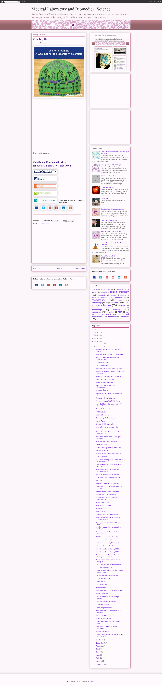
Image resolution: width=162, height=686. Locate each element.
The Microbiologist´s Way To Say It (108, 401)
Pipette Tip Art (100, 421)
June (98, 652)
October (99, 640)
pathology (117, 310)
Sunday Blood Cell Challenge (111, 165)
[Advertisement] (58, 246)
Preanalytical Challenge (109, 220)
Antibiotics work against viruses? (107, 494)
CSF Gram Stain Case (108, 176)
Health (120, 300)
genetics (118, 297)
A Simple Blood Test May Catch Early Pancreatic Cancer (108, 465)
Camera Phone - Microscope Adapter (108, 454)
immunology (97, 303)
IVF (107, 302)
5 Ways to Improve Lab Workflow (107, 514)
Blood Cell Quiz (101, 511)
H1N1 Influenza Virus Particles (106, 441)
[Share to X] (68, 221)
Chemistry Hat (100, 508)
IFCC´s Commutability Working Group (109, 543)
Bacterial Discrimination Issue (106, 601)
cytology (114, 295)
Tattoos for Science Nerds (105, 546)
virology (125, 316)
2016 (96, 332)
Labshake (104, 198)
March (98, 661)
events (104, 297)
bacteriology (106, 289)
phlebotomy (96, 312)
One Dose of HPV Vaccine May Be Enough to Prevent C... (107, 556)
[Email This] (64, 221)
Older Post (80, 269)
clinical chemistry (43, 224)
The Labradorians (102, 365)
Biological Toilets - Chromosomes (107, 474)
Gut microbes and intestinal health (107, 575)
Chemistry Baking (102, 390)
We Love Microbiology (103, 505)
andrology (95, 289)
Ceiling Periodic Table (103, 578)
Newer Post (37, 269)
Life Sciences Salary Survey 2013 (107, 549)
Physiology (110, 312)
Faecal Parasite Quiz (108, 256)
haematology (98, 300)
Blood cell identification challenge (112, 209)
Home (59, 269)
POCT (120, 312)
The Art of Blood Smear (104, 568)
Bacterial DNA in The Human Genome (109, 368)
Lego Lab (99, 480)
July (97, 649)
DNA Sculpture (101, 587)
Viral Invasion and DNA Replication (108, 477)
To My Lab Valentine (108, 187)
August (98, 646)
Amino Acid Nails (101, 445)
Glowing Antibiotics (102, 631)
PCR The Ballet (101, 412)
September (100, 643)
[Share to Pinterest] (72, 221)
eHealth (94, 297)
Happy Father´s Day (103, 502)
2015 (96, 335)
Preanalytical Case (102, 362)
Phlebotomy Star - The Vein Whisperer (109, 590)
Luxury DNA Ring (101, 615)
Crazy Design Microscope (104, 608)
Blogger (92, 681)
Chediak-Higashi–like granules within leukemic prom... (108, 528)
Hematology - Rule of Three (105, 418)
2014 (96, 338)
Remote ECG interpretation (105, 424)
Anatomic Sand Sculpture (104, 382)
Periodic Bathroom (102, 594)
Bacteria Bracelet (101, 457)
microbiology (104, 305)
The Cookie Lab (101, 585)
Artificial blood (100, 582)
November (100, 347)
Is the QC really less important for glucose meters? (107, 358)
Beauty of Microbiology (103, 618)
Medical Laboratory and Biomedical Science (71, 9)
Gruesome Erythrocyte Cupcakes (107, 491)
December (100, 344)
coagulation (102, 295)
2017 (96, 329)
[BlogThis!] (66, 221)
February (99, 664)
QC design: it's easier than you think (108, 376)
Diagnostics (123, 295)
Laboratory (114, 303)
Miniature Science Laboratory (106, 398)
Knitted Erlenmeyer (102, 415)
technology (112, 316)
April (98, 658)
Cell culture (104, 292)
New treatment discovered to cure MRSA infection (107, 470)
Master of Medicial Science (105, 379)
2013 (96, 341)
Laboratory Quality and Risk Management (105, 386)
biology (118, 289)
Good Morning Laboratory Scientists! (108, 564)
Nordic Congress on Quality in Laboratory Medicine (109, 307)
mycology (121, 305)
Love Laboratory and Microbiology (107, 483)
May (97, 655)
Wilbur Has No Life (102, 451)
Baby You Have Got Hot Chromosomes (109, 354)
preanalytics (106, 314)
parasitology (97, 310)
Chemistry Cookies (102, 604)
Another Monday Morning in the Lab (108, 448)
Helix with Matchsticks (103, 409)
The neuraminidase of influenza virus (108, 540)
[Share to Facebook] (70, 221)
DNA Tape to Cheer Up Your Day (107, 537)
